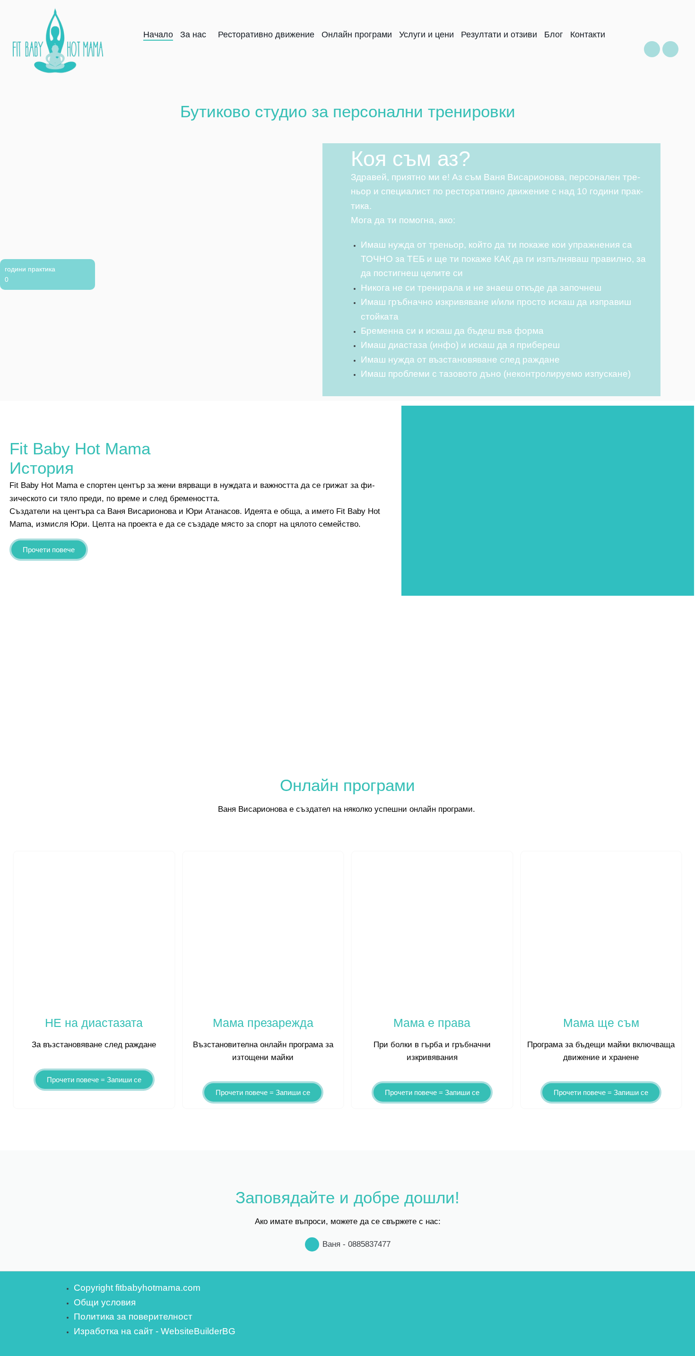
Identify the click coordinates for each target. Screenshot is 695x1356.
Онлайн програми (356, 35)
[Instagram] (670, 49)
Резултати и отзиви (499, 35)
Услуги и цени (426, 35)
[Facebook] (652, 49)
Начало (158, 35)
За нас (193, 35)
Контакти (587, 35)
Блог (553, 35)
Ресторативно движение (266, 35)
